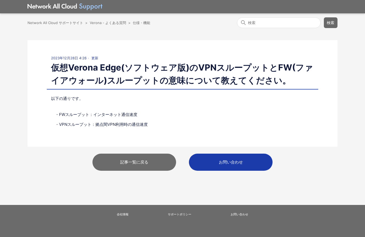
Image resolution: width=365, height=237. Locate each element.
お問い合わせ (231, 162)
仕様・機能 (141, 23)
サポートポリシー (179, 214)
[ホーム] (65, 6)
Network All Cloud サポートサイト (55, 23)
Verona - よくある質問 (108, 23)
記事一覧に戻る (134, 162)
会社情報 (123, 214)
